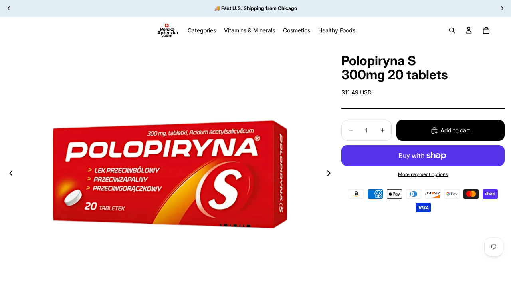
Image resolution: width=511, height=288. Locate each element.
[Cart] (486, 30)
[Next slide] (331, 174)
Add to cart (455, 130)
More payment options (423, 174)
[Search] (452, 30)
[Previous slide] (9, 174)
